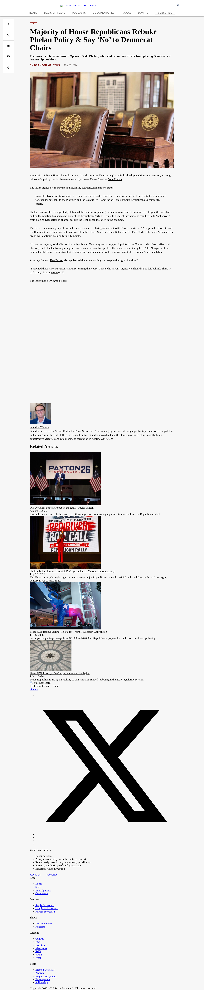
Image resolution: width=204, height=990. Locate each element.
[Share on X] (8, 35)
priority (68, 215)
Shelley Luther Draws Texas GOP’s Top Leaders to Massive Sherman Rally (72, 570)
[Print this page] (8, 67)
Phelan (33, 211)
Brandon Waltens (47, 65)
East (37, 941)
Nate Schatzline (118, 231)
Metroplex (41, 948)
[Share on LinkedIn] (8, 46)
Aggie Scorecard (44, 905)
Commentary (42, 893)
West (38, 957)
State (33, 23)
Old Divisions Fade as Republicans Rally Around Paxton (62, 507)
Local (38, 883)
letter (38, 187)
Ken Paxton (56, 260)
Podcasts (79, 12)
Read (32, 12)
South (38, 954)
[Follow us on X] (104, 834)
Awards (39, 972)
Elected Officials (45, 969)
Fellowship (41, 982)
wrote (54, 272)
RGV (38, 951)
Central (39, 938)
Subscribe (165, 12)
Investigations (43, 890)
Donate (143, 12)
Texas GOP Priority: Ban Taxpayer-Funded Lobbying (60, 673)
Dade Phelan (115, 179)
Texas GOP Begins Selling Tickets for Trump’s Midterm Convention (68, 631)
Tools (125, 12)
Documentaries (103, 12)
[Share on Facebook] (8, 24)
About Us (35, 874)
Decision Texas (54, 12)
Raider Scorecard (45, 911)
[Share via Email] (8, 56)
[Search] (179, 5)
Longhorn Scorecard (46, 908)
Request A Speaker (45, 976)
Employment (42, 979)
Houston (40, 944)
